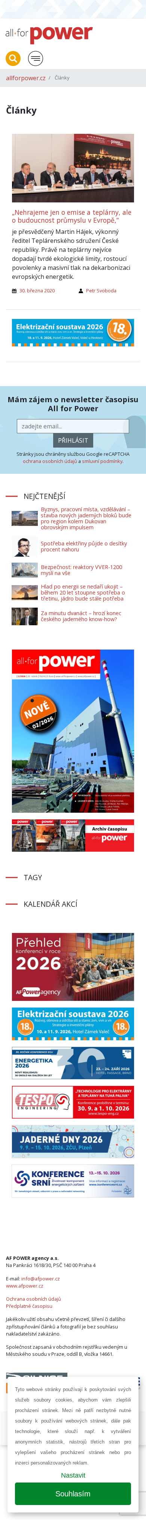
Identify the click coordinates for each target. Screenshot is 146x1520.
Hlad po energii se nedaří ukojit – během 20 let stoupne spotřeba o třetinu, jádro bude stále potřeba (83, 592)
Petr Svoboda (101, 290)
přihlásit (73, 440)
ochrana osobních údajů (50, 461)
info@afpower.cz (40, 1278)
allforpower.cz (26, 78)
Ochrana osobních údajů (33, 1298)
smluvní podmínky (102, 461)
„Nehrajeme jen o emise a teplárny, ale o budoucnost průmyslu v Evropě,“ (71, 216)
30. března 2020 (37, 290)
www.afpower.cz (24, 1285)
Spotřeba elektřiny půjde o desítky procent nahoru (84, 546)
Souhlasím (73, 1494)
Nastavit (73, 1475)
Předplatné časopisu (29, 1306)
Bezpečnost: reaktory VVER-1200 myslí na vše (81, 570)
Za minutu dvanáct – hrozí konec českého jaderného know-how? (81, 616)
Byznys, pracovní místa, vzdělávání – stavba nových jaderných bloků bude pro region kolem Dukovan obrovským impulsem (86, 518)
